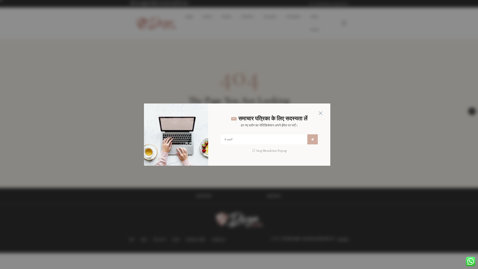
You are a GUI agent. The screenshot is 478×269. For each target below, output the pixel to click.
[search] (312, 139)
